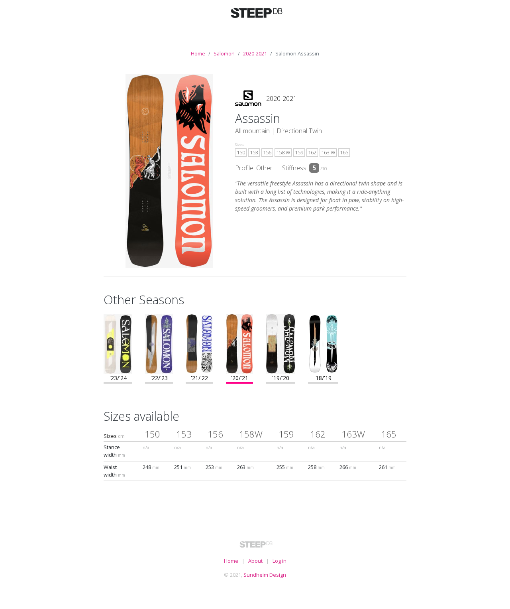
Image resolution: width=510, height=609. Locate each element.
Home (198, 53)
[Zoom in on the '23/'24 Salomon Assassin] (118, 343)
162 (312, 152)
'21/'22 (199, 378)
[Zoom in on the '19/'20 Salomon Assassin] (280, 343)
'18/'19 (323, 378)
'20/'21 (239, 378)
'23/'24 (118, 378)
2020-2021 (255, 53)
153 (254, 152)
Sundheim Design (264, 574)
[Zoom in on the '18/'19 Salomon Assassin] (323, 343)
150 (241, 152)
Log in (279, 560)
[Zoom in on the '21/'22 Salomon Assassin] (199, 343)
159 (299, 152)
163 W (328, 152)
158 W (283, 152)
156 (267, 152)
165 (344, 152)
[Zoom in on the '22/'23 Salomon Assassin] (159, 343)
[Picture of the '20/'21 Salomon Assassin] (169, 170)
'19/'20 (280, 378)
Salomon (224, 53)
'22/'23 (159, 378)
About (255, 560)
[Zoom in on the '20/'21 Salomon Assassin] (239, 343)
